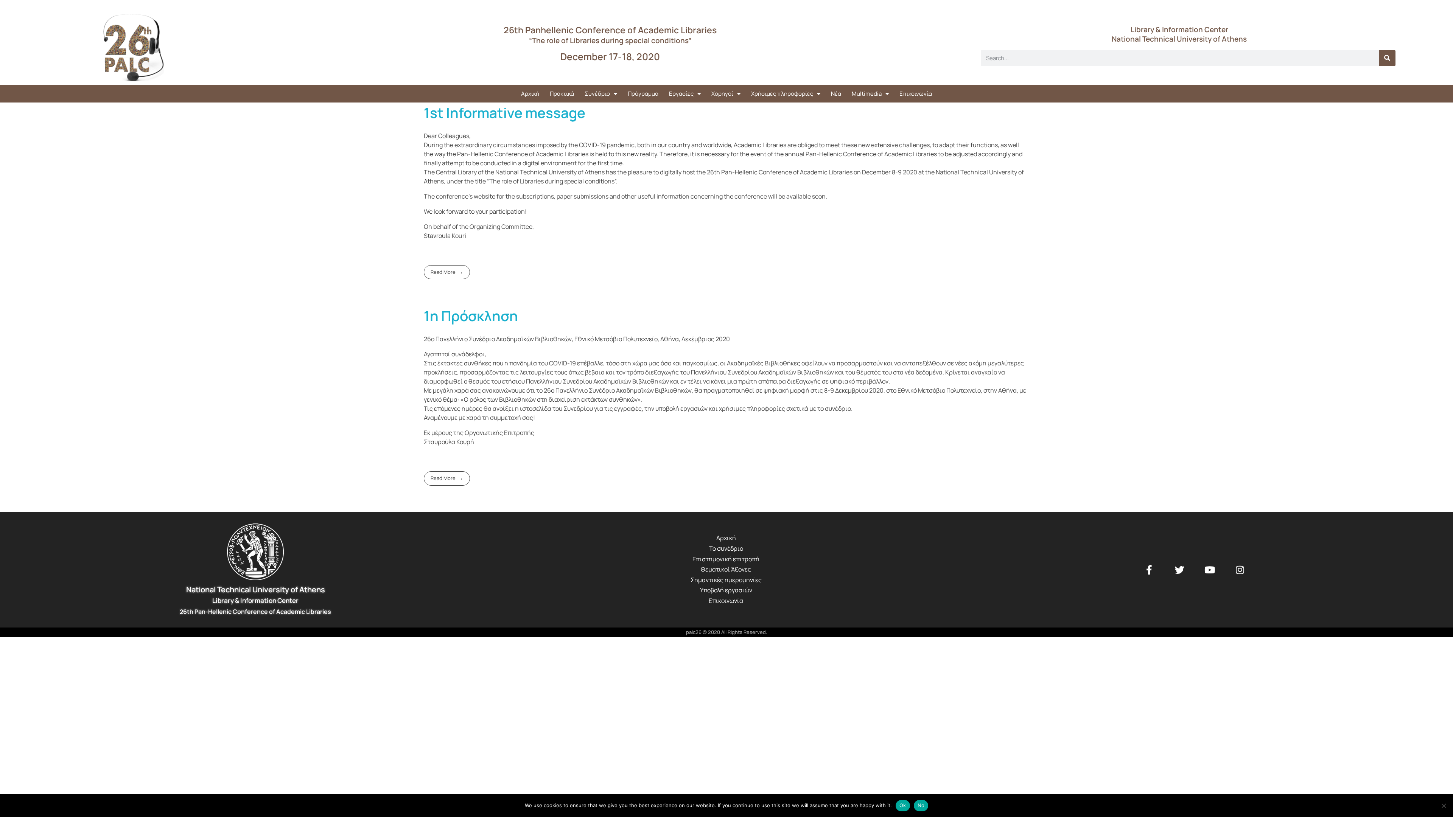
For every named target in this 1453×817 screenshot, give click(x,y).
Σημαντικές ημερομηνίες (726, 580)
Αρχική (530, 94)
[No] (1443, 805)
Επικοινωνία (915, 94)
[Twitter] (1179, 569)
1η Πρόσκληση (471, 315)
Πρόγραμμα (643, 94)
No (921, 805)
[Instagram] (1240, 569)
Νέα (836, 94)
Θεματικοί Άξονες (726, 569)
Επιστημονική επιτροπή (725, 559)
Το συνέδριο (726, 548)
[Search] (1387, 58)
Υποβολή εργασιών (726, 590)
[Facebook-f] (1149, 569)
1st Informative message (504, 112)
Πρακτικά (562, 94)
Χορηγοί (722, 94)
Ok (902, 805)
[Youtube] (1209, 569)
